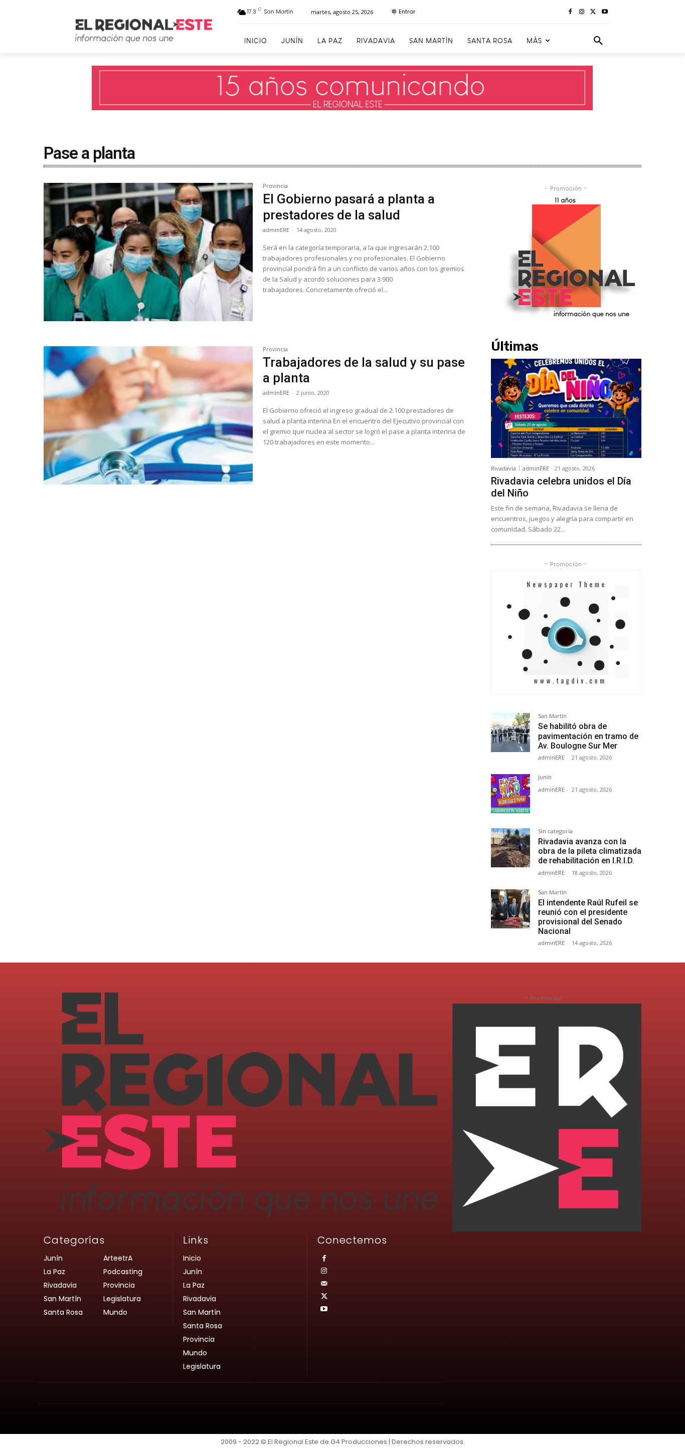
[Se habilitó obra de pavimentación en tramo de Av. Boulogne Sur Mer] (510, 732)
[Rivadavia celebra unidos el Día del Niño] (566, 408)
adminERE (276, 229)
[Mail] (323, 1284)
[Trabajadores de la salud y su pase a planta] (148, 415)
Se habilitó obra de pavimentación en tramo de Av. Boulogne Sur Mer (588, 735)
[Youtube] (604, 12)
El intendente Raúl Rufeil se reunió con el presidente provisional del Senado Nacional (588, 917)
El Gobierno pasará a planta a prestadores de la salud (349, 206)
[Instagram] (582, 12)
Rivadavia (503, 468)
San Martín (552, 716)
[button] (598, 41)
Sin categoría (555, 831)
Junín (545, 777)
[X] (593, 12)
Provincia (275, 186)
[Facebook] (570, 12)
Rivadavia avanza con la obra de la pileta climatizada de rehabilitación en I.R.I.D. (589, 851)
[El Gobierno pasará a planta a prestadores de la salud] (148, 252)
